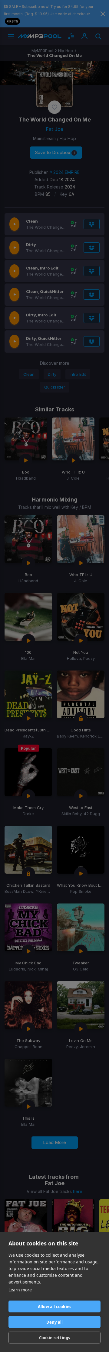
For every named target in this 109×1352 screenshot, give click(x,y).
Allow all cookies (54, 1306)
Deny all (54, 1322)
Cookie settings (54, 1337)
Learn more (20, 1290)
